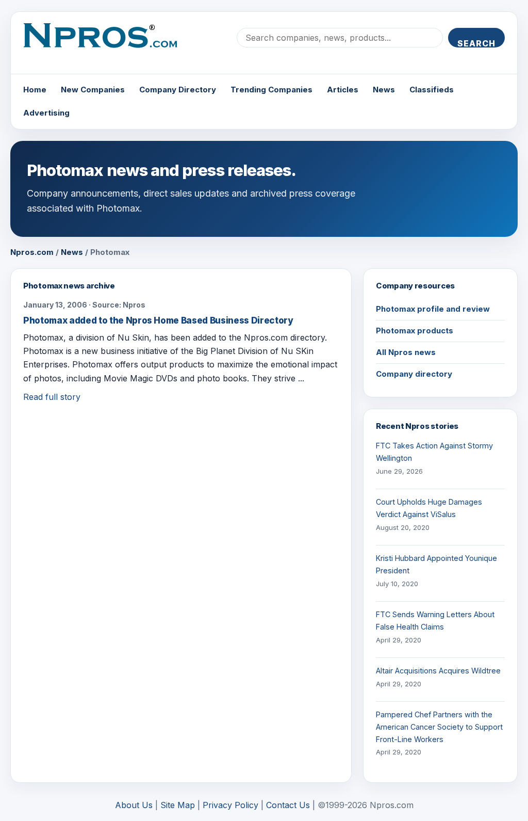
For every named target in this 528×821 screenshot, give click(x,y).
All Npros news (406, 352)
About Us (134, 805)
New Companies (93, 89)
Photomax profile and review (433, 309)
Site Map (177, 805)
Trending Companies (271, 89)
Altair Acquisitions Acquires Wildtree (438, 670)
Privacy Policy (230, 805)
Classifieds (431, 89)
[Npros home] (108, 44)
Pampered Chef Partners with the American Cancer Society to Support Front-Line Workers (439, 727)
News (384, 89)
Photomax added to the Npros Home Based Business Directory (158, 320)
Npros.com (32, 252)
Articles (342, 89)
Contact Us (288, 805)
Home (34, 89)
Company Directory (177, 89)
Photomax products (414, 330)
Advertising (46, 113)
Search (476, 42)
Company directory (414, 374)
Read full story (51, 397)
